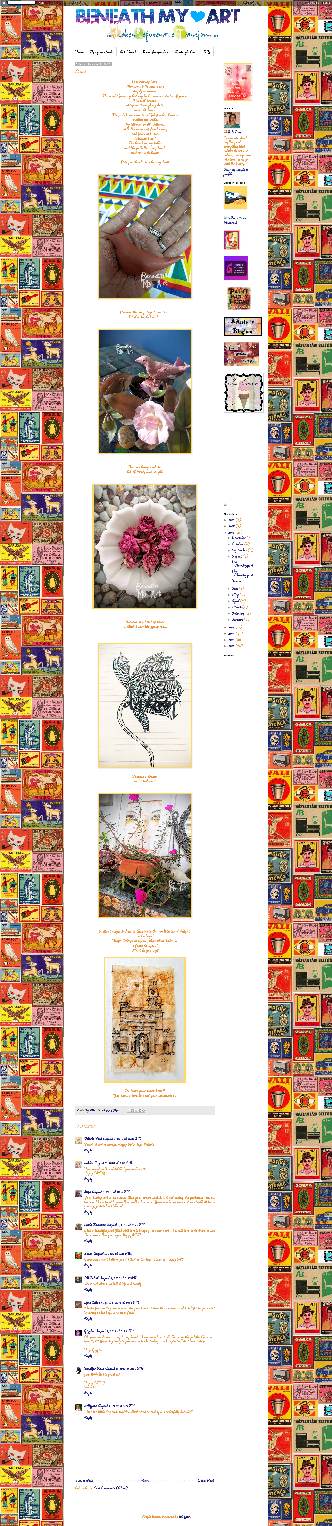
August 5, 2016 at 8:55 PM (119, 1278)
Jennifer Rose (94, 1368)
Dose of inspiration (156, 51)
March (237, 607)
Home (79, 51)
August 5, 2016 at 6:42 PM (126, 1224)
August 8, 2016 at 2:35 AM (124, 1368)
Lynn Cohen (92, 1302)
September (240, 550)
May (236, 594)
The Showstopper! (242, 563)
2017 (231, 526)
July (235, 588)
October (238, 544)
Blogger (184, 1516)
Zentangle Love (186, 51)
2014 (232, 633)
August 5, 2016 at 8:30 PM (112, 1253)
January (238, 619)
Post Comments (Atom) (111, 1488)
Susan (88, 1253)
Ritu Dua (234, 132)
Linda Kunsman (95, 1224)
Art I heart (128, 51)
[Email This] (129, 1111)
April (236, 600)
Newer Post (84, 1480)
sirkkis (88, 1162)
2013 (231, 639)
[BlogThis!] (132, 1111)
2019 (231, 520)
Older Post (206, 1480)
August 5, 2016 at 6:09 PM (111, 1191)
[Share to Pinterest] (143, 1111)
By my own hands (101, 51)
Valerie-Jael (93, 1138)
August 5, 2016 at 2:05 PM (113, 1162)
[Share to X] (136, 1111)
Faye (87, 1191)
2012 (231, 645)
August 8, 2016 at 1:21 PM (116, 1405)
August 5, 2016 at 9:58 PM (120, 1302)
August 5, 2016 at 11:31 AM (122, 1138)
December (239, 537)
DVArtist (91, 1278)
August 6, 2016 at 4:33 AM (115, 1331)
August (237, 556)
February (238, 613)
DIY (206, 51)
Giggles (89, 1331)
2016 (231, 532)
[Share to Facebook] (140, 1111)
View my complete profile (236, 171)
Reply (88, 1150)
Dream (236, 581)
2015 (231, 627)
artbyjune (90, 1405)
